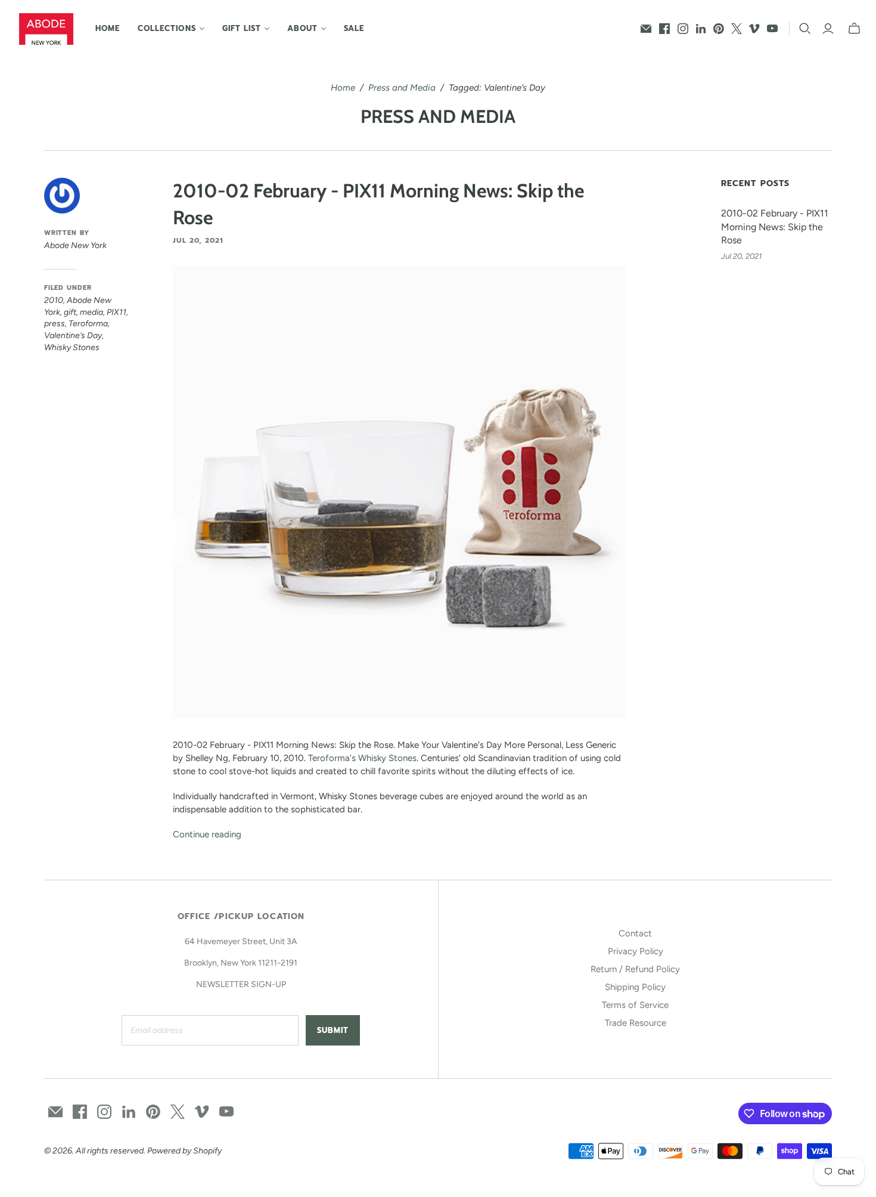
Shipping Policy (635, 987)
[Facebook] (664, 28)
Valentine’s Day (73, 335)
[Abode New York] (46, 29)
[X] (736, 28)
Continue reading (207, 834)
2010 (53, 300)
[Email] (646, 28)
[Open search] (805, 29)
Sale (354, 28)
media (91, 312)
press (54, 323)
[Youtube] (772, 28)
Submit (333, 1030)
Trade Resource (635, 1022)
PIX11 (116, 312)
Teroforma (88, 323)
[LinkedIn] (700, 28)
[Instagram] (683, 28)
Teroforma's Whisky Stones (362, 758)
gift (70, 312)
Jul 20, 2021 (198, 240)
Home (107, 28)
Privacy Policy (635, 951)
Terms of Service (635, 1005)
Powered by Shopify (184, 1151)
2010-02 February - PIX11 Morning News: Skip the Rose (774, 227)
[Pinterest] (718, 28)
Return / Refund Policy (635, 969)
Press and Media (402, 87)
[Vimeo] (754, 28)
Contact (635, 933)
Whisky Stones (72, 347)
